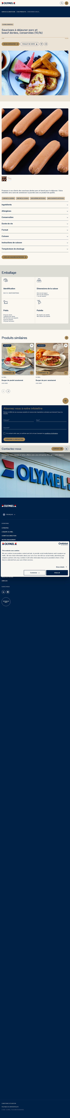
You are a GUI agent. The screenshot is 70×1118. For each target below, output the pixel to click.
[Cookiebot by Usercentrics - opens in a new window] (60, 544)
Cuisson (5, 236)
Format (5, 230)
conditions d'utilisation (51, 433)
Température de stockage (13, 249)
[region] (35, 368)
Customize (33, 572)
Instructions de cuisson (12, 243)
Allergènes (6, 211)
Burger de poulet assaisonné (12, 380)
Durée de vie (7, 224)
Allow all (57, 572)
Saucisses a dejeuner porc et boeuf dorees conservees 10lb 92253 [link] (34, 11)
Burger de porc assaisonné (46, 380)
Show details (60, 567)
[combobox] (9, 514)
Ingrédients (7, 205)
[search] (62, 3)
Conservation (7, 217)
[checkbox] (4, 433)
